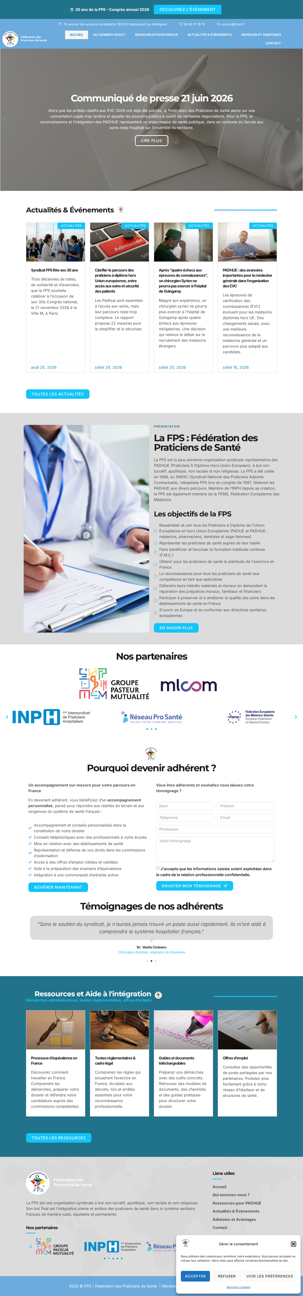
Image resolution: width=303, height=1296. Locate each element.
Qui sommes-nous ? (109, 35)
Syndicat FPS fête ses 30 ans (54, 270)
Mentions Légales (238, 1287)
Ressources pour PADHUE (156, 35)
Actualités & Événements (209, 35)
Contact (273, 43)
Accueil (76, 35)
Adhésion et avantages (261, 35)
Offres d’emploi (235, 1058)
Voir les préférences (269, 1276)
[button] (293, 1244)
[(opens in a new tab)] (119, 242)
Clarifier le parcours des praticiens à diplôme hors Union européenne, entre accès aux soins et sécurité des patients (117, 281)
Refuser (227, 1276)
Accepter (195, 1276)
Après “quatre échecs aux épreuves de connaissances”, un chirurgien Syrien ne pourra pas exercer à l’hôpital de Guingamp (183, 281)
